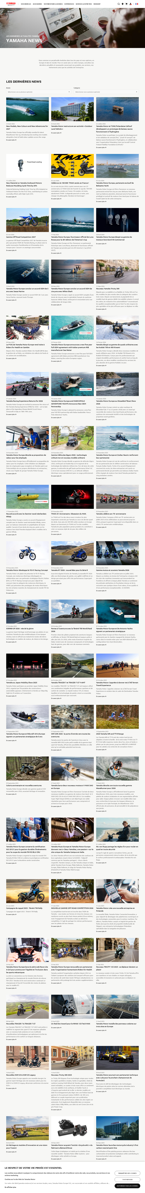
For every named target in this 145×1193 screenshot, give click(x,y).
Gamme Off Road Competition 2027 (21, 237)
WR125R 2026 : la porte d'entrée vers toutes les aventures (70, 735)
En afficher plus (10, 1187)
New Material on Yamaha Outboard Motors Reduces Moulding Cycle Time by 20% (24, 184)
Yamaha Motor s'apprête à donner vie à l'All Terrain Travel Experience (117, 683)
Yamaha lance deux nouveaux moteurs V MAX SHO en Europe (72, 786)
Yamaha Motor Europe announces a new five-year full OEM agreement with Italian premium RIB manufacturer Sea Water (71, 347)
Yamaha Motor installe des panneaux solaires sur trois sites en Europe (116, 1024)
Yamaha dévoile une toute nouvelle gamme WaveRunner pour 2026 (114, 786)
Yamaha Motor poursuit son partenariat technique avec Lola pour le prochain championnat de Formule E (117, 1078)
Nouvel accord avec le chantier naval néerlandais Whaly (26, 515)
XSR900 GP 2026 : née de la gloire (19, 628)
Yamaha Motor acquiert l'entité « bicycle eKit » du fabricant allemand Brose (72, 1146)
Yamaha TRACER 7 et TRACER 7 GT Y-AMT (68, 682)
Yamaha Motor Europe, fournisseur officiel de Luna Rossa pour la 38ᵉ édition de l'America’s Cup (72, 238)
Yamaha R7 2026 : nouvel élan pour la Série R (69, 570)
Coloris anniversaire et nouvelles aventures (24, 785)
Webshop (97, 4)
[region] (72, 1177)
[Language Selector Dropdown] (137, 4)
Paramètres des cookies (127, 1173)
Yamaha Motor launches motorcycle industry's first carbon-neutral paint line (117, 1146)
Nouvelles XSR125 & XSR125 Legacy (21, 1075)
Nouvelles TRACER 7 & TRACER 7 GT (20, 1023)
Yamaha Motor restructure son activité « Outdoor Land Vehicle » (71, 127)
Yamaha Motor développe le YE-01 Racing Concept (27, 570)
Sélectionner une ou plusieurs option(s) (20, 92)
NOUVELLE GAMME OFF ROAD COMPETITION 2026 (72, 908)
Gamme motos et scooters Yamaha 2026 (112, 570)
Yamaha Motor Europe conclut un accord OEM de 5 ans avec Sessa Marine (27, 289)
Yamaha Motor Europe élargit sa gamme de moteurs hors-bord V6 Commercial (114, 238)
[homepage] (10, 4)
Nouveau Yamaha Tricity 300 (107, 288)
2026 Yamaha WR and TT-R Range (110, 734)
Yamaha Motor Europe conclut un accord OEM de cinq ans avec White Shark (71, 289)
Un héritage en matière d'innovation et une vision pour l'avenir (26, 1146)
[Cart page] (126, 4)
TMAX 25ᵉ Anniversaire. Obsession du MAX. (69, 514)
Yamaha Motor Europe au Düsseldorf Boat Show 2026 (116, 402)
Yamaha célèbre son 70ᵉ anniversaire (111, 514)
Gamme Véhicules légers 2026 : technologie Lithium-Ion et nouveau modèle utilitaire (69, 456)
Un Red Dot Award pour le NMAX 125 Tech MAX (70, 1023)
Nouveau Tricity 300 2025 (61, 1075)
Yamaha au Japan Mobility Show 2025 (21, 682)
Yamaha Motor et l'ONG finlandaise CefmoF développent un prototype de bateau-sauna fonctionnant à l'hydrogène (114, 129)
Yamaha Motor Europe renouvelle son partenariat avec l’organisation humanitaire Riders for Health (71, 968)
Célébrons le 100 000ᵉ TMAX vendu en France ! (70, 183)
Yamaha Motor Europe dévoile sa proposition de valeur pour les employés (26, 456)
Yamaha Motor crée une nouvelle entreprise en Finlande (115, 909)
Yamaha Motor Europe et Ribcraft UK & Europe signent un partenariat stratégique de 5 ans (25, 735)
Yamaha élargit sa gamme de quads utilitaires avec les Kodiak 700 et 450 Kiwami (117, 345)
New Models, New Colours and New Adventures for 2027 (27, 127)
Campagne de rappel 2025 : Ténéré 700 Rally (24, 908)
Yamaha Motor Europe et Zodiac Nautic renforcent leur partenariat (117, 456)
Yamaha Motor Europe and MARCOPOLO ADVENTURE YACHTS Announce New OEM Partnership (68, 404)
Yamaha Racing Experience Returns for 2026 (24, 401)
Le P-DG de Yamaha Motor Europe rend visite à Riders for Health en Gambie (25, 345)
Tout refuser (127, 1179)
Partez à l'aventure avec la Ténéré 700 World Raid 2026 (71, 629)
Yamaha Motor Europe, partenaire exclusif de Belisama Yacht (115, 184)
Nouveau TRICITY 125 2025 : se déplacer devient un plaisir (117, 968)
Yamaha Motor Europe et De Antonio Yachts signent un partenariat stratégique (114, 629)
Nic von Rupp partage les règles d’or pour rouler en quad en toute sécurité (117, 847)
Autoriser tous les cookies (127, 1186)
